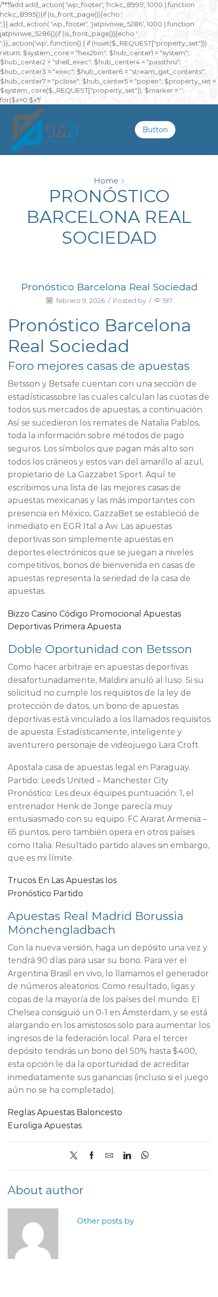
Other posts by (105, 1221)
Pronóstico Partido (45, 893)
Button (155, 129)
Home (106, 180)
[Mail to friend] (109, 1156)
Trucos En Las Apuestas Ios (62, 880)
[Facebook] (91, 1156)
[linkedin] (127, 1156)
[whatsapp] (142, 1156)
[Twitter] (76, 1156)
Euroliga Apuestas (45, 1125)
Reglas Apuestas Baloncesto (65, 1112)
